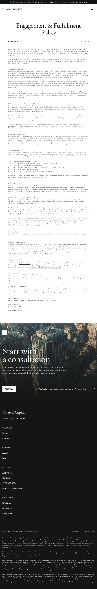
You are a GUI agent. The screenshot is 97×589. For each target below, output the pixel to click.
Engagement (8, 513)
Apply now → (81, 2)
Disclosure (7, 508)
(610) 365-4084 (9, 483)
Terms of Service (24, 264)
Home (5, 433)
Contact (6, 478)
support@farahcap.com (20, 306)
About (5, 453)
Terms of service (89, 532)
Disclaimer (7, 503)
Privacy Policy (76, 532)
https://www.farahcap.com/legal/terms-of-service (45, 268)
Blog (4, 458)
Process (6, 438)
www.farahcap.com (20, 310)
